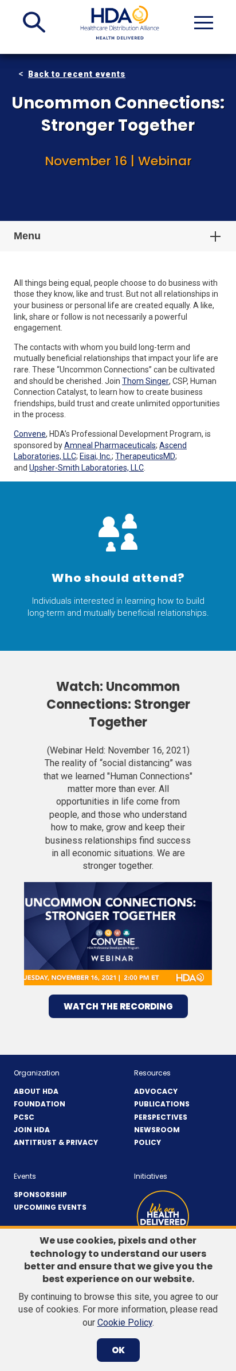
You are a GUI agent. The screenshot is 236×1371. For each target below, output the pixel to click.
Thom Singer (145, 381)
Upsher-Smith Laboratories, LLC (86, 467)
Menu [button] (27, 236)
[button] (34, 22)
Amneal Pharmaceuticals (110, 445)
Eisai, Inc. (96, 456)
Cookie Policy (124, 1322)
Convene (30, 433)
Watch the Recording (118, 1006)
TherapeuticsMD (145, 456)
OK (118, 1350)
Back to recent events (76, 74)
